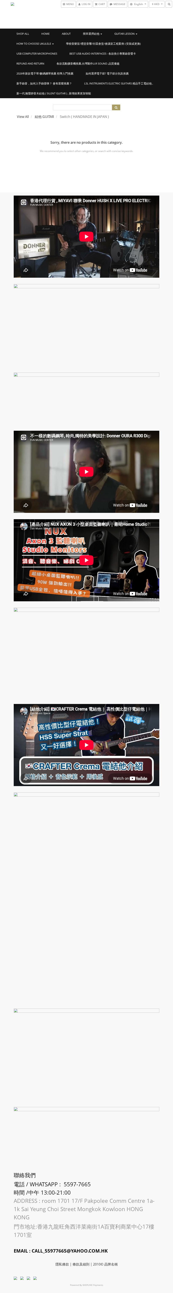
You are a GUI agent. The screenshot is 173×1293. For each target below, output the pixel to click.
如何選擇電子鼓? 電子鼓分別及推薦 (107, 73)
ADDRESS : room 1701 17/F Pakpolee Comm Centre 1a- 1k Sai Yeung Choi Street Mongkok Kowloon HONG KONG (84, 1209)
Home (45, 34)
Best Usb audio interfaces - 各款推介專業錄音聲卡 (102, 53)
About (66, 34)
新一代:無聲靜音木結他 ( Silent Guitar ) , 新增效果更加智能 (53, 93)
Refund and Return (30, 63)
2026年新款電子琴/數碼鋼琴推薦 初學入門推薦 (44, 73)
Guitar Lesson (124, 34)
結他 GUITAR (44, 116)
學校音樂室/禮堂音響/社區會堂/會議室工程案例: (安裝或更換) (103, 44)
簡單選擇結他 (91, 34)
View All (23, 116)
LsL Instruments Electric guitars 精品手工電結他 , (118, 83)
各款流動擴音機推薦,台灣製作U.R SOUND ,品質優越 (88, 63)
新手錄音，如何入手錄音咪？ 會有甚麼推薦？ (44, 83)
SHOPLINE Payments (92, 1284)
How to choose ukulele (34, 44)
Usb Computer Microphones (36, 53)
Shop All (22, 34)
